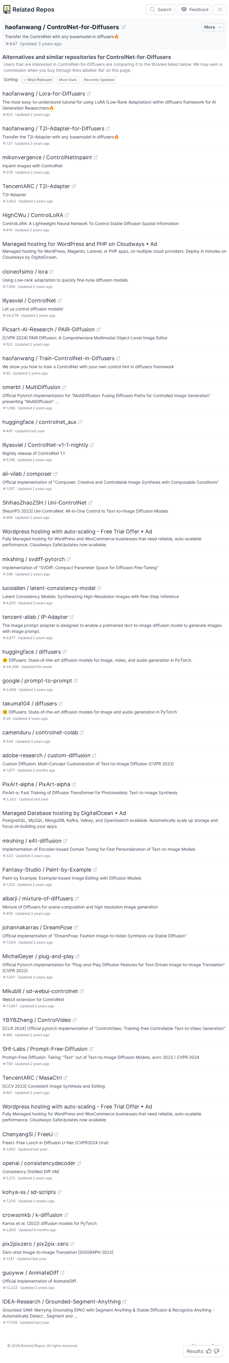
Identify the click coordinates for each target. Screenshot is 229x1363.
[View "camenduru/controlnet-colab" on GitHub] (81, 732)
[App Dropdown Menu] (220, 9)
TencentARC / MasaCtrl (32, 1078)
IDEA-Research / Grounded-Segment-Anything (61, 1301)
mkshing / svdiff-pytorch (33, 559)
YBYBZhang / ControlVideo (36, 1020)
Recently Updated (99, 79)
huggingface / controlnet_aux (39, 422)
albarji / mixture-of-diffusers (37, 898)
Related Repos (33, 9)
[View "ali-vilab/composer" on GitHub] (55, 473)
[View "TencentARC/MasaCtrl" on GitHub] (65, 1077)
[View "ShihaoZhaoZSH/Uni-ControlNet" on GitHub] (90, 502)
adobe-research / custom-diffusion (46, 755)
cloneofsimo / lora (25, 271)
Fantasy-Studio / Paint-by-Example (46, 869)
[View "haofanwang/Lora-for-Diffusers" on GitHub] (88, 93)
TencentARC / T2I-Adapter (36, 186)
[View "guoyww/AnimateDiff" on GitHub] (62, 1272)
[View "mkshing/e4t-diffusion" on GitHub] (65, 841)
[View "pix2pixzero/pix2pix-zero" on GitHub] (72, 1244)
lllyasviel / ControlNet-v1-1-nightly (45, 445)
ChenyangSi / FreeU (27, 1134)
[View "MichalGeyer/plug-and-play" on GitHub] (77, 956)
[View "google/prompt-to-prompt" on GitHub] (75, 680)
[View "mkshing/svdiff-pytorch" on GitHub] (68, 559)
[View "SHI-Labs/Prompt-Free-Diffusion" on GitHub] (91, 1049)
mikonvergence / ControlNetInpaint (47, 157)
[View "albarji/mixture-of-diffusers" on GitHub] (76, 898)
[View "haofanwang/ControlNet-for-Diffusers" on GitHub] (123, 27)
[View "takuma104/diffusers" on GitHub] (60, 703)
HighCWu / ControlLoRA (32, 215)
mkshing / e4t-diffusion (32, 841)
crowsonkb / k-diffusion (32, 1215)
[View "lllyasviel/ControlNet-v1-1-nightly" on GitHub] (91, 445)
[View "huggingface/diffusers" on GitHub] (64, 652)
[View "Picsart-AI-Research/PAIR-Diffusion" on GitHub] (98, 329)
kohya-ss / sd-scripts (29, 1192)
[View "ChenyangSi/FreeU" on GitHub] (56, 1134)
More (209, 26)
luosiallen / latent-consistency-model (48, 588)
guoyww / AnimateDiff (30, 1273)
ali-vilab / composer (27, 474)
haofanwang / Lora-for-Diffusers (43, 93)
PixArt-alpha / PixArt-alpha (36, 784)
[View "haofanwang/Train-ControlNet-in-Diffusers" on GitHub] (118, 358)
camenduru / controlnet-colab (40, 732)
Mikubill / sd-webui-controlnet (40, 991)
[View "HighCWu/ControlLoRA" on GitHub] (66, 215)
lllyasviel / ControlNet (29, 300)
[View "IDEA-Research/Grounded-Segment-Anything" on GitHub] (124, 1301)
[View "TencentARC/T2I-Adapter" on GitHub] (73, 186)
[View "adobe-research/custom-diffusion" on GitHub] (94, 755)
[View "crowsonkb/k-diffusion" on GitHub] (66, 1215)
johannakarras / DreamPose (37, 927)
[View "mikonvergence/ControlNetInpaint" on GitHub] (95, 157)
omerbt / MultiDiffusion (31, 387)
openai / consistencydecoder (38, 1163)
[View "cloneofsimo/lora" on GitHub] (51, 271)
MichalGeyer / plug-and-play (38, 956)
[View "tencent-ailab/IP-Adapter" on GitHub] (71, 617)
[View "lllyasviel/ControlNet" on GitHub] (59, 300)
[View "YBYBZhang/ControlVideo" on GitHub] (74, 1020)
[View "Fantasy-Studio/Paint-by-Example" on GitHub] (94, 869)
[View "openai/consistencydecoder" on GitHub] (79, 1163)
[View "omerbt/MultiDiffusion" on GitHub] (64, 387)
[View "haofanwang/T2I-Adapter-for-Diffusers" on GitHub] (108, 128)
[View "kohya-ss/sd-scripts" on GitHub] (59, 1192)
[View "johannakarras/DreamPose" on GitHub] (75, 927)
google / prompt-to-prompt (37, 680)
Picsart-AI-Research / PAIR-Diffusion (48, 329)
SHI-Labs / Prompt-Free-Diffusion (45, 1049)
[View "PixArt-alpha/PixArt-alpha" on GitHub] (74, 784)
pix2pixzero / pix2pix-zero (35, 1244)
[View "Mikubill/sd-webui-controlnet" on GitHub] (81, 991)
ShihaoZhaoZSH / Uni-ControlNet (44, 502)
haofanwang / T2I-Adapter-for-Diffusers (53, 128)
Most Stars (68, 79)
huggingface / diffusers (31, 652)
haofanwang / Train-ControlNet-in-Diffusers (58, 358)
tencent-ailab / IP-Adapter (35, 617)
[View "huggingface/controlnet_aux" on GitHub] (80, 422)
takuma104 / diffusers (29, 703)
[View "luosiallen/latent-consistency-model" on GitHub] (99, 588)
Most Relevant (38, 79)
